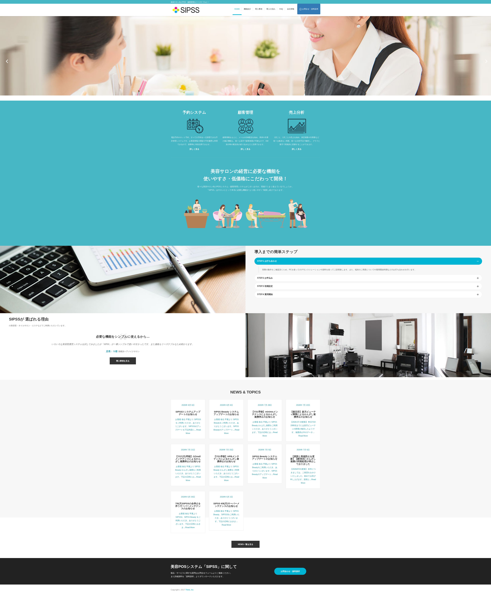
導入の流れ (270, 9)
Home (237, 9)
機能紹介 (247, 9)
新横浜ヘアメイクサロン (129, 351)
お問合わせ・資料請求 (290, 571)
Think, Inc (189, 590)
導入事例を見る (123, 361)
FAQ (281, 9)
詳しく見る (194, 149)
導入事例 (258, 9)
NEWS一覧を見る (245, 544)
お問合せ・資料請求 (310, 9)
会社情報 (290, 9)
